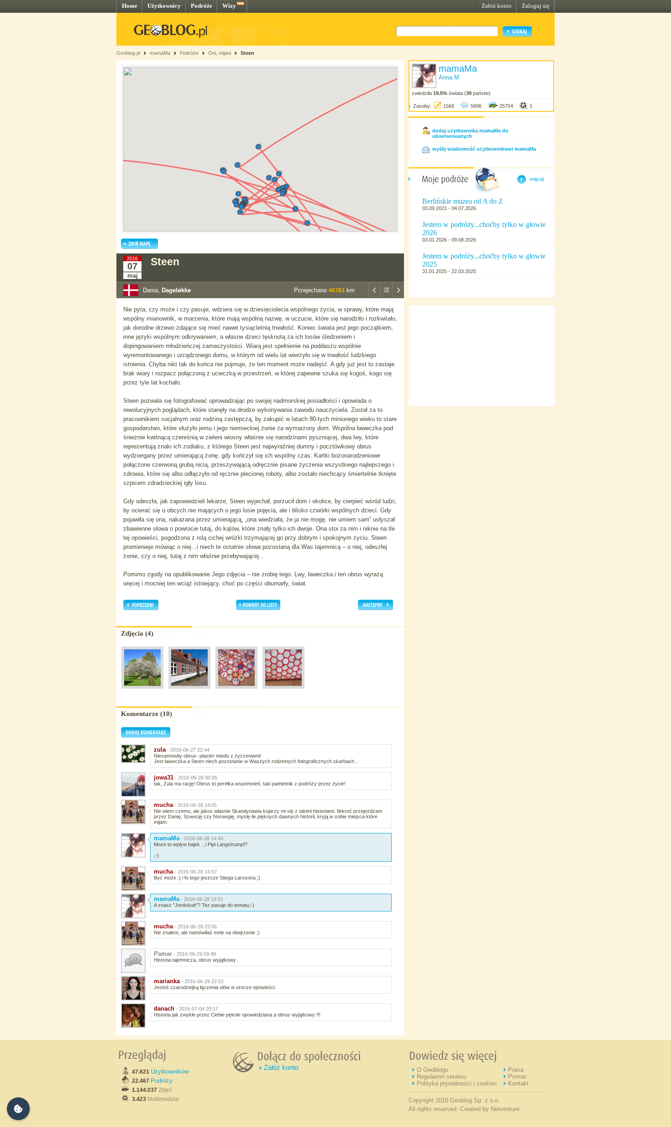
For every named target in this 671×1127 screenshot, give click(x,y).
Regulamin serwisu (442, 1076)
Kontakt (518, 1083)
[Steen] (142, 691)
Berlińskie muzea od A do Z (462, 201)
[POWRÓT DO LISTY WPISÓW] (386, 296)
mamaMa (160, 53)
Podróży (162, 1080)
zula (160, 749)
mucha (163, 804)
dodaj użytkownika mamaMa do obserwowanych (470, 133)
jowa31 (163, 777)
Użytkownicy (164, 5)
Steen (247, 53)
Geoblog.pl (128, 53)
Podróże (201, 5)
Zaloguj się (536, 5)
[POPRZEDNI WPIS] (374, 296)
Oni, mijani (219, 53)
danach (164, 1008)
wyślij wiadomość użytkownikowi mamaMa (484, 149)
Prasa (516, 1069)
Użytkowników (170, 1071)
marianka (167, 981)
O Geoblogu (432, 1069)
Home (129, 5)
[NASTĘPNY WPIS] (398, 296)
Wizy (229, 5)
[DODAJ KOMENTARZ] (145, 735)
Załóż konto (497, 5)
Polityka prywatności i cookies (457, 1083)
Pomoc (517, 1076)
